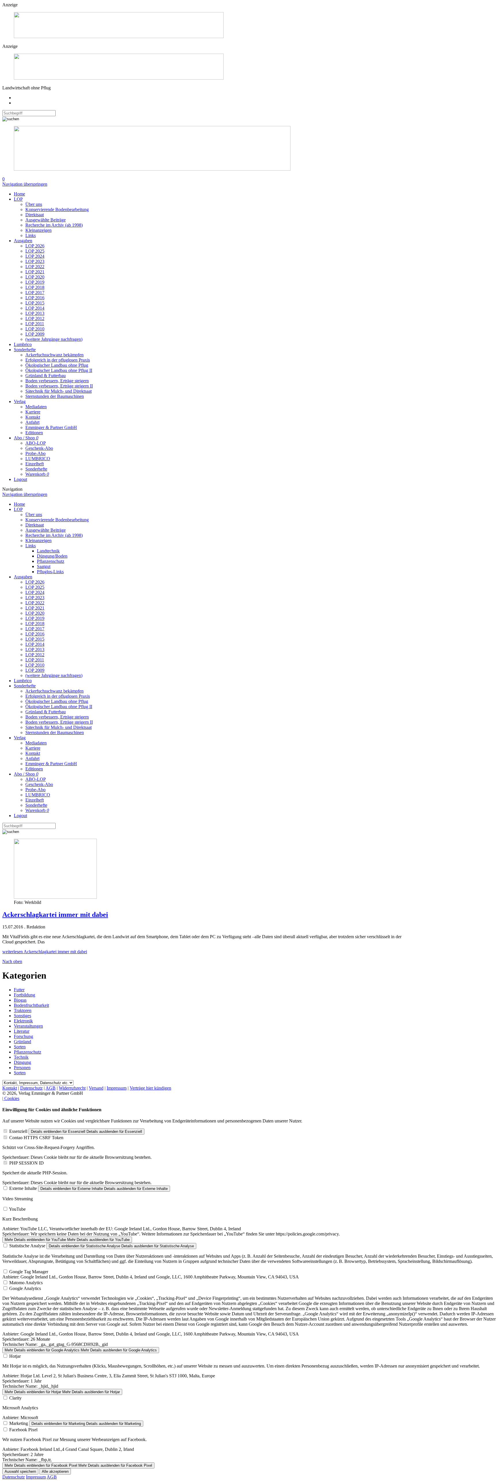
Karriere (32, 411)
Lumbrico (23, 344)
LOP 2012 (34, 318)
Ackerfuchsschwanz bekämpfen (54, 354)
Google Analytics (25, 1288)
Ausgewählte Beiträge (45, 219)
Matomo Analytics (26, 1282)
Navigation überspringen (24, 184)
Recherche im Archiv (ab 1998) (54, 225)
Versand (96, 1088)
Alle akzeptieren (55, 1471)
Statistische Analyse (27, 1245)
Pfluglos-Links (50, 571)
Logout (20, 479)
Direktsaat (34, 214)
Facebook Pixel (23, 1429)
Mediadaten (36, 406)
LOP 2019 (34, 282)
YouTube (17, 1209)
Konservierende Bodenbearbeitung (57, 209)
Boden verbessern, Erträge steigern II (59, 385)
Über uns (33, 204)
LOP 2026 (34, 245)
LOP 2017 (34, 292)
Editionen (34, 432)
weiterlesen (44, 951)
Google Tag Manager (28, 1271)
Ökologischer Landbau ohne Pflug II (58, 370)
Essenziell (18, 1131)
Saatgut (43, 566)
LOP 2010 (34, 328)
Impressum (117, 1088)
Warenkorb (37, 474)
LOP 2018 (34, 287)
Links (30, 235)
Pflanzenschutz (50, 561)
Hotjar (15, 1356)
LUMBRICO (37, 458)
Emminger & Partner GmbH (51, 427)
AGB (51, 1088)
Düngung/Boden (52, 556)
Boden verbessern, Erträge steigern (57, 380)
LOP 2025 (34, 251)
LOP (18, 199)
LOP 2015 (34, 302)
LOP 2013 (34, 313)
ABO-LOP (35, 443)
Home (19, 193)
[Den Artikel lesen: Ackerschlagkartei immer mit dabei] (55, 897)
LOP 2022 (34, 266)
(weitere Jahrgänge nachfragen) (53, 339)
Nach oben (12, 961)
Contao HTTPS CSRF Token (36, 1137)
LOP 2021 (34, 271)
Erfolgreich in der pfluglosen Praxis (57, 360)
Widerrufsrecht (72, 1088)
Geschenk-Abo (39, 448)
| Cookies (10, 1098)
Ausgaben (23, 240)
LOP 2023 (34, 261)
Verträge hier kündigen (150, 1088)
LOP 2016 (34, 297)
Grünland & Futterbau (45, 375)
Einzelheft (34, 463)
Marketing (18, 1423)
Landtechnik (48, 550)
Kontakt (32, 417)
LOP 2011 (34, 323)
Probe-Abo (35, 453)
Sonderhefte (25, 349)
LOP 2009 (34, 334)
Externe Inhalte (23, 1188)
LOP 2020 (34, 276)
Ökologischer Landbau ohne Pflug (56, 365)
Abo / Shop (26, 437)
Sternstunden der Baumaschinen (54, 396)
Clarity (15, 1398)
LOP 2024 (34, 256)
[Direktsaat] (119, 36)
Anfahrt (32, 422)
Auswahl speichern (20, 1471)
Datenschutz (31, 1088)
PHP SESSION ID (26, 1163)
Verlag (20, 401)
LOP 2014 (34, 308)
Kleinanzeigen (38, 230)
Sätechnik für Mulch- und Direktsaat (58, 391)
